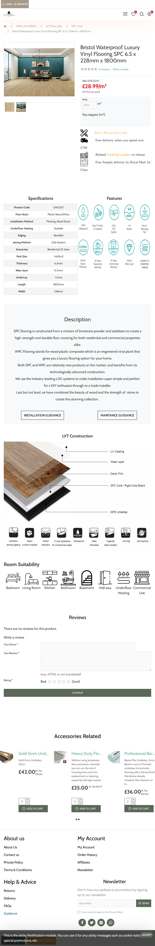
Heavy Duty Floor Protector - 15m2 (86, 753)
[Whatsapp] (110, 922)
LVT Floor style (54, 26)
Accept (147, 935)
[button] (8, 72)
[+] (27, 799)
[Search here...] (141, 14)
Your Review (10, 653)
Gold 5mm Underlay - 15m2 (34, 753)
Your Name (10, 644)
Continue (77, 692)
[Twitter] (91, 922)
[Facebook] (82, 922)
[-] (27, 803)
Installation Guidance (42, 415)
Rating (7, 680)
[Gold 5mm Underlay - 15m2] (7, 757)
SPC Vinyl (77, 26)
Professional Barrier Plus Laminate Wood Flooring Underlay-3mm (139, 753)
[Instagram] (101, 922)
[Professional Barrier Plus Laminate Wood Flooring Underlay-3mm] (113, 757)
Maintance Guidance (117, 415)
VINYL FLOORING (26, 26)
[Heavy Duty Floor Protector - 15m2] (60, 757)
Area (84, 99)
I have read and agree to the (102, 912)
